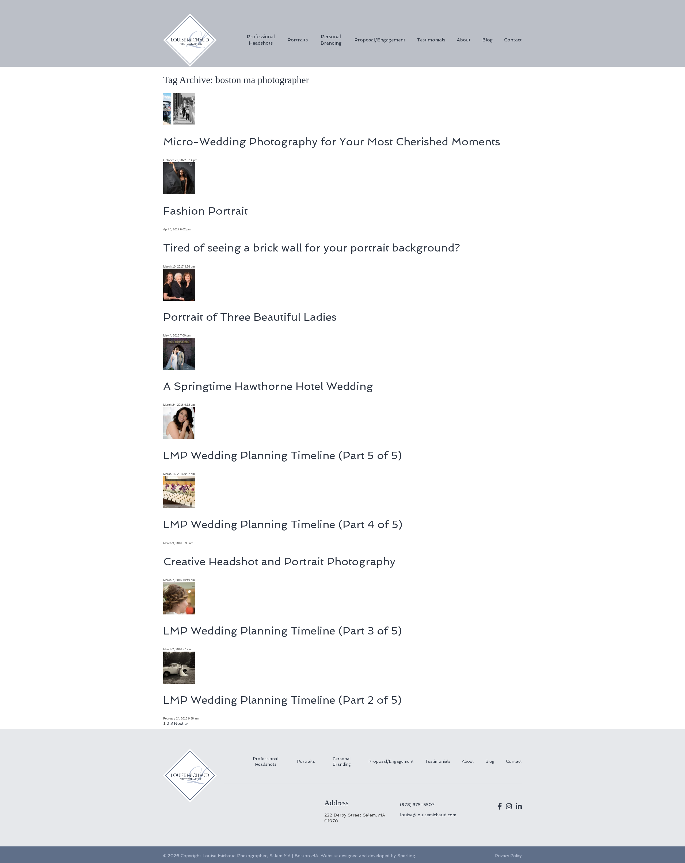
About (464, 39)
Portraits (297, 39)
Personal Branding (331, 40)
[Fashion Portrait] (179, 192)
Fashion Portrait (205, 210)
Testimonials (431, 39)
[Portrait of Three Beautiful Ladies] (179, 298)
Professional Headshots (261, 40)
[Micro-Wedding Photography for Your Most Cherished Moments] (179, 123)
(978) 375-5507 (417, 804)
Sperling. (406, 855)
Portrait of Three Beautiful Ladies (250, 317)
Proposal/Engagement (379, 39)
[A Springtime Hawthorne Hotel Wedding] (179, 367)
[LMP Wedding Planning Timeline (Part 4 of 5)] (179, 506)
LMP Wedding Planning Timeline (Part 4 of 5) (282, 524)
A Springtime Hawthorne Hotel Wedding (268, 386)
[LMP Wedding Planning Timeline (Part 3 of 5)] (179, 612)
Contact (513, 39)
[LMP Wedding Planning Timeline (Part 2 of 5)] (179, 681)
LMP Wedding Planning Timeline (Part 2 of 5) (282, 700)
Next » (181, 723)
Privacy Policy (508, 855)
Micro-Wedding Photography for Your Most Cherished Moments (331, 141)
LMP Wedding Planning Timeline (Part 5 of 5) (282, 455)
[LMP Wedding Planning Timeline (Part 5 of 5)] (179, 437)
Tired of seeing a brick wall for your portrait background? (311, 247)
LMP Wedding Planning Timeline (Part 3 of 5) (282, 630)
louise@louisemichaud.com (428, 814)
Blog (487, 39)
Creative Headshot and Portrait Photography (279, 561)
